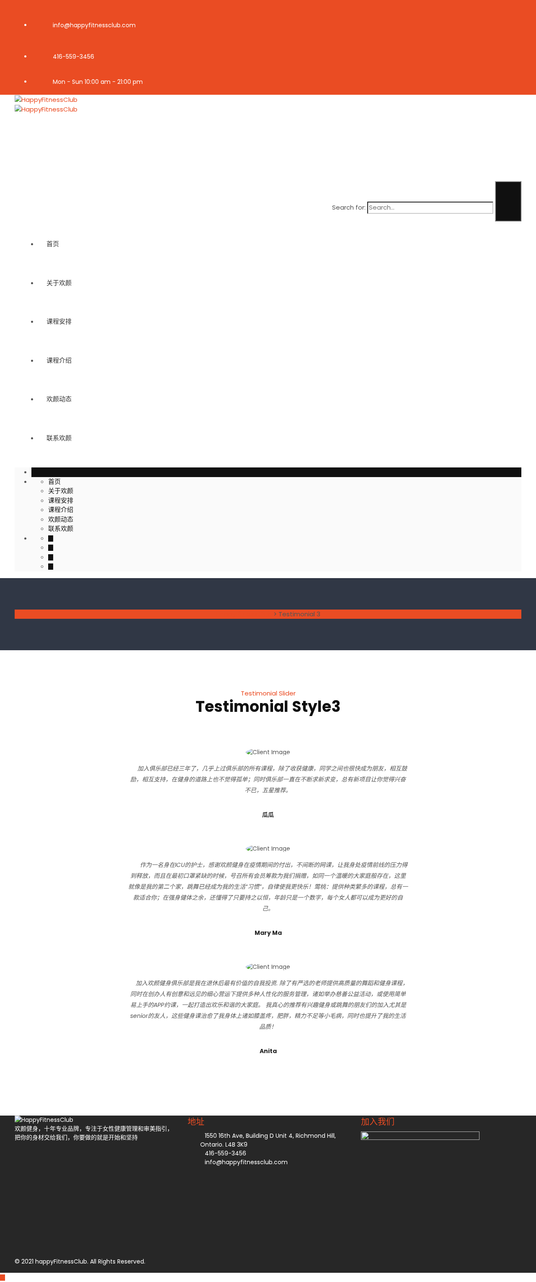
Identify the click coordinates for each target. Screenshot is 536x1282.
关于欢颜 (59, 282)
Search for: (349, 207)
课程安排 (59, 321)
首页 (52, 243)
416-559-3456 (73, 56)
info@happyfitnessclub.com (94, 25)
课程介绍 (59, 360)
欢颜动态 (59, 398)
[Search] (508, 201)
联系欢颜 (59, 437)
